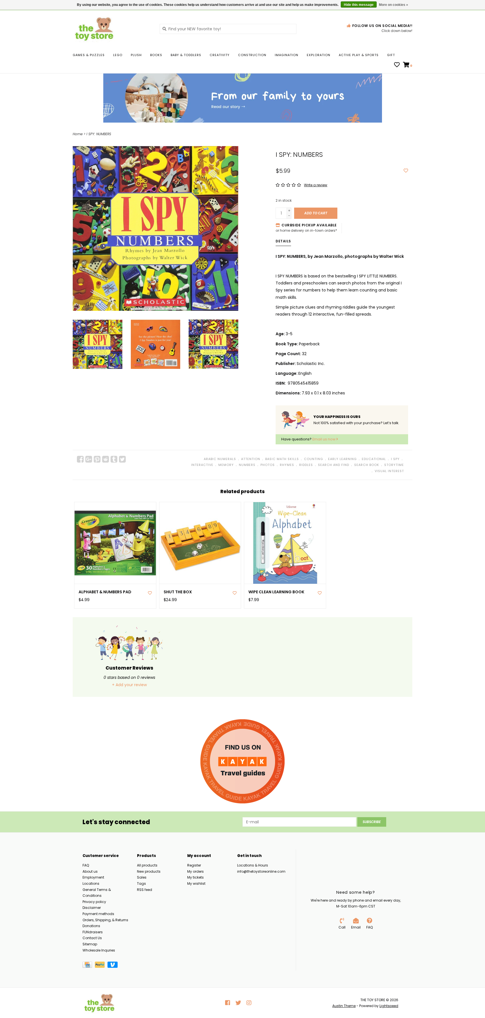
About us (90, 871)
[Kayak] (242, 761)
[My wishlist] (397, 65)
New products (149, 871)
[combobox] (228, 29)
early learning (342, 459)
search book (366, 465)
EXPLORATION (318, 55)
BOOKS (156, 55)
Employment (93, 877)
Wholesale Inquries (99, 950)
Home (78, 134)
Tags (141, 883)
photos (267, 465)
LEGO (117, 55)
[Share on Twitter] (122, 459)
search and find (333, 465)
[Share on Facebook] (80, 459)
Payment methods (98, 913)
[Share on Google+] (88, 459)
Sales (142, 877)
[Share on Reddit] (105, 459)
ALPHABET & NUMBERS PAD (105, 592)
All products (147, 865)
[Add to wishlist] (406, 171)
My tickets (195, 877)
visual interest (389, 471)
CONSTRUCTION (252, 55)
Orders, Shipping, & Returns (105, 920)
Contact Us (92, 938)
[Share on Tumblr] (114, 459)
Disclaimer (92, 907)
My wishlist (196, 883)
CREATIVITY (220, 55)
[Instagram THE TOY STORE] (249, 1003)
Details (283, 241)
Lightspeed (388, 1005)
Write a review (315, 185)
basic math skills (282, 459)
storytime (394, 465)
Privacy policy (94, 901)
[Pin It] (97, 459)
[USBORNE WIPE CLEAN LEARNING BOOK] (285, 543)
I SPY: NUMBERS (98, 134)
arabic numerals (220, 459)
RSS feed (144, 889)
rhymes (287, 465)
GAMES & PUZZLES (89, 55)
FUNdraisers (93, 932)
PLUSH (136, 55)
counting (313, 459)
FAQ (86, 865)
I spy (395, 459)
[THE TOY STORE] (112, 29)
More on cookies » (393, 5)
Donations (91, 925)
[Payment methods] (89, 965)
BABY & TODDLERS (186, 55)
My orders (195, 871)
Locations (91, 883)
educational (374, 459)
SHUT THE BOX (178, 592)
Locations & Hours (252, 865)
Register (194, 865)
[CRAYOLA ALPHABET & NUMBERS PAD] (115, 543)
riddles (306, 465)
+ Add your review (129, 685)
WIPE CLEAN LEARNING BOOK (276, 592)
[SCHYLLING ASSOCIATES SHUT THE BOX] (200, 543)
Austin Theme (344, 1005)
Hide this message (359, 5)
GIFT (391, 55)
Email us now (324, 439)
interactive (202, 465)
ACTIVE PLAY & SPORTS (359, 55)
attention (250, 459)
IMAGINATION (286, 55)
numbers (247, 465)
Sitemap (90, 944)
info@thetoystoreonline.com (261, 871)
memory (226, 465)
